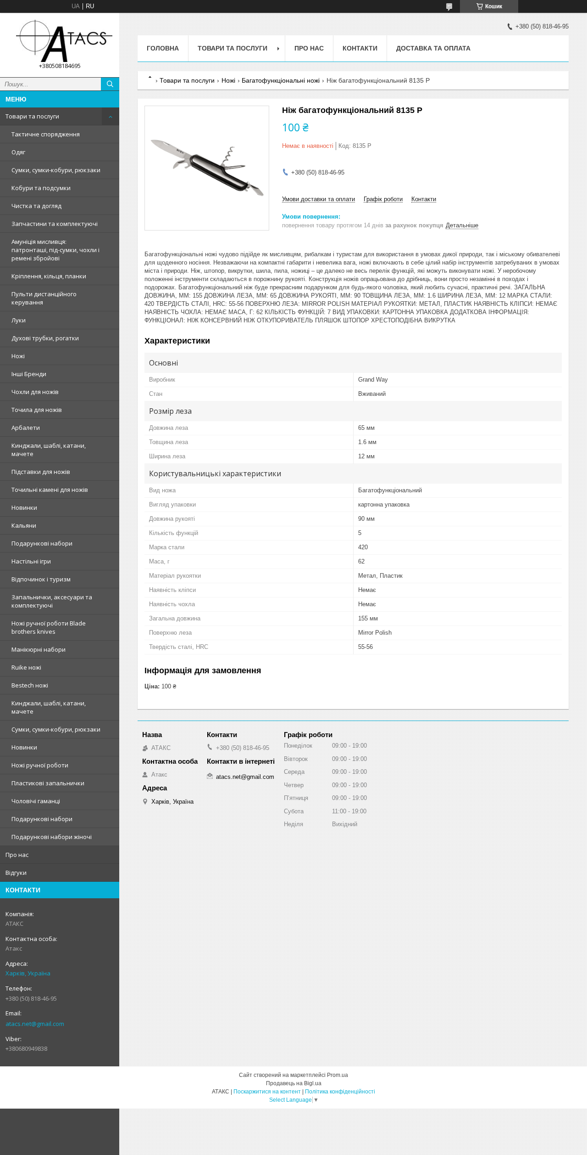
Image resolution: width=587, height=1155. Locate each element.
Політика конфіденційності (340, 1091)
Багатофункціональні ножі (281, 80)
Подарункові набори (41, 543)
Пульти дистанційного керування (44, 298)
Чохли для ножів (35, 392)
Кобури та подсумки (41, 188)
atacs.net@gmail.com (35, 1024)
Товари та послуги (32, 116)
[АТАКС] (59, 41)
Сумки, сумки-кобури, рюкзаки (55, 170)
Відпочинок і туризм (41, 579)
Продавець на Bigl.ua (293, 1083)
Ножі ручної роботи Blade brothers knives (48, 627)
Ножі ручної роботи (39, 765)
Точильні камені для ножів (49, 489)
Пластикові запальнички (47, 783)
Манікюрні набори (38, 649)
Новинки (24, 507)
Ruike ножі (26, 667)
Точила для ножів (36, 410)
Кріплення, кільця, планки (48, 276)
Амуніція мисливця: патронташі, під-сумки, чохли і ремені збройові (55, 249)
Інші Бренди (28, 374)
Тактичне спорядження (45, 134)
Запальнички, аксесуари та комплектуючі (51, 601)
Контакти (360, 48)
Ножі (18, 356)
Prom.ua (337, 1075)
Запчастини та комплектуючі (54, 224)
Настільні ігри (31, 561)
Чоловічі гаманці (35, 801)
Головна (163, 48)
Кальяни (23, 525)
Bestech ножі (29, 685)
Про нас (17, 855)
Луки (18, 320)
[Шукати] (110, 84)
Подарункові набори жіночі (51, 837)
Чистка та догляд (36, 206)
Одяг (18, 152)
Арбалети (25, 427)
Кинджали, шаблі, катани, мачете (48, 449)
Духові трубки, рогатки (45, 338)
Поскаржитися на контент (267, 1091)
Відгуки (16, 872)
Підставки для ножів (40, 472)
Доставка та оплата (433, 48)
